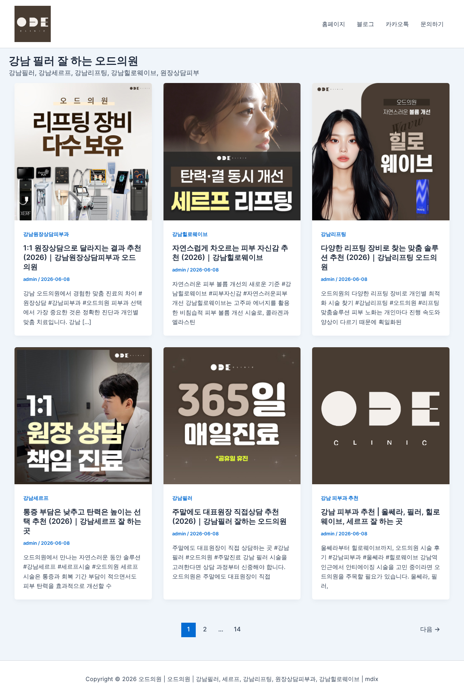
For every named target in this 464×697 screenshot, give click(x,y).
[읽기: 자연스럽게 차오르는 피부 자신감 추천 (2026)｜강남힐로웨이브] (232, 151)
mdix (371, 679)
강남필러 (182, 498)
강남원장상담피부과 (46, 234)
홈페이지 (333, 24)
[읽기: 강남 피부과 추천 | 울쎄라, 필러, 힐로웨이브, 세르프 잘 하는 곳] (381, 416)
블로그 (365, 24)
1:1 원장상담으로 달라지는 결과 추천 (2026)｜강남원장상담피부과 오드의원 (82, 257)
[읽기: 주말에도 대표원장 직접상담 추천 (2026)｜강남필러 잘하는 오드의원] (232, 416)
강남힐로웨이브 (190, 234)
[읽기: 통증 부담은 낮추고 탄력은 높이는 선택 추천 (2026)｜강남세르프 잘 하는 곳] (83, 416)
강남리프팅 (333, 234)
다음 (430, 629)
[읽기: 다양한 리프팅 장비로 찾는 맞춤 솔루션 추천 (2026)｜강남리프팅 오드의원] (381, 151)
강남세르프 (36, 498)
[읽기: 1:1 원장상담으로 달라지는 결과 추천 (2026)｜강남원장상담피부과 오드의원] (83, 151)
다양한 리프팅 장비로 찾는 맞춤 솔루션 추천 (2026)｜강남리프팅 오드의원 (380, 257)
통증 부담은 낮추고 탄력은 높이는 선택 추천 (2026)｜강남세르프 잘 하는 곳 (82, 521)
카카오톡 (397, 24)
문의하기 (432, 24)
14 (237, 629)
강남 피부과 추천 (340, 498)
